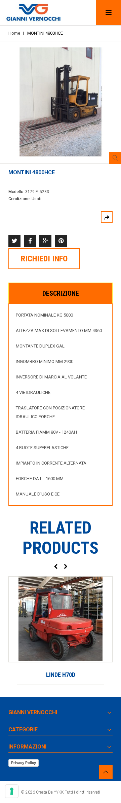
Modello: (16, 191)
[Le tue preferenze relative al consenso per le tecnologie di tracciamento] (11, 791)
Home (14, 33)
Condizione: (20, 198)
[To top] (106, 772)
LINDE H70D (60, 674)
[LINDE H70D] (60, 619)
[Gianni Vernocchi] (34, 12)
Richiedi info (44, 258)
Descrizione (60, 293)
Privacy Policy (23, 762)
